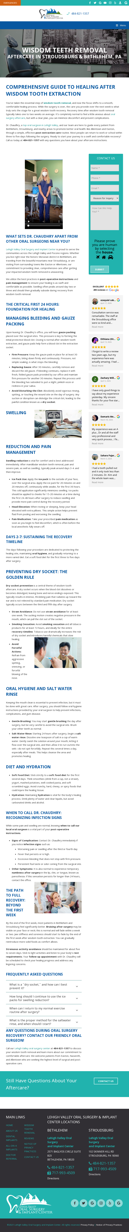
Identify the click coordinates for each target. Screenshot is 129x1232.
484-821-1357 (80, 13)
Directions (53, 1178)
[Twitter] (95, 2)
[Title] (120, 2)
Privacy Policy (87, 1224)
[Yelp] (115, 2)
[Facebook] (90, 2)
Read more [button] (97, 326)
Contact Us (31, 1156)
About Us (12, 1130)
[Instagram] (110, 2)
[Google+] (100, 2)
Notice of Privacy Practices (30, 1147)
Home (9, 1125)
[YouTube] (105, 2)
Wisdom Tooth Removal (29, 1129)
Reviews (29, 1138)
